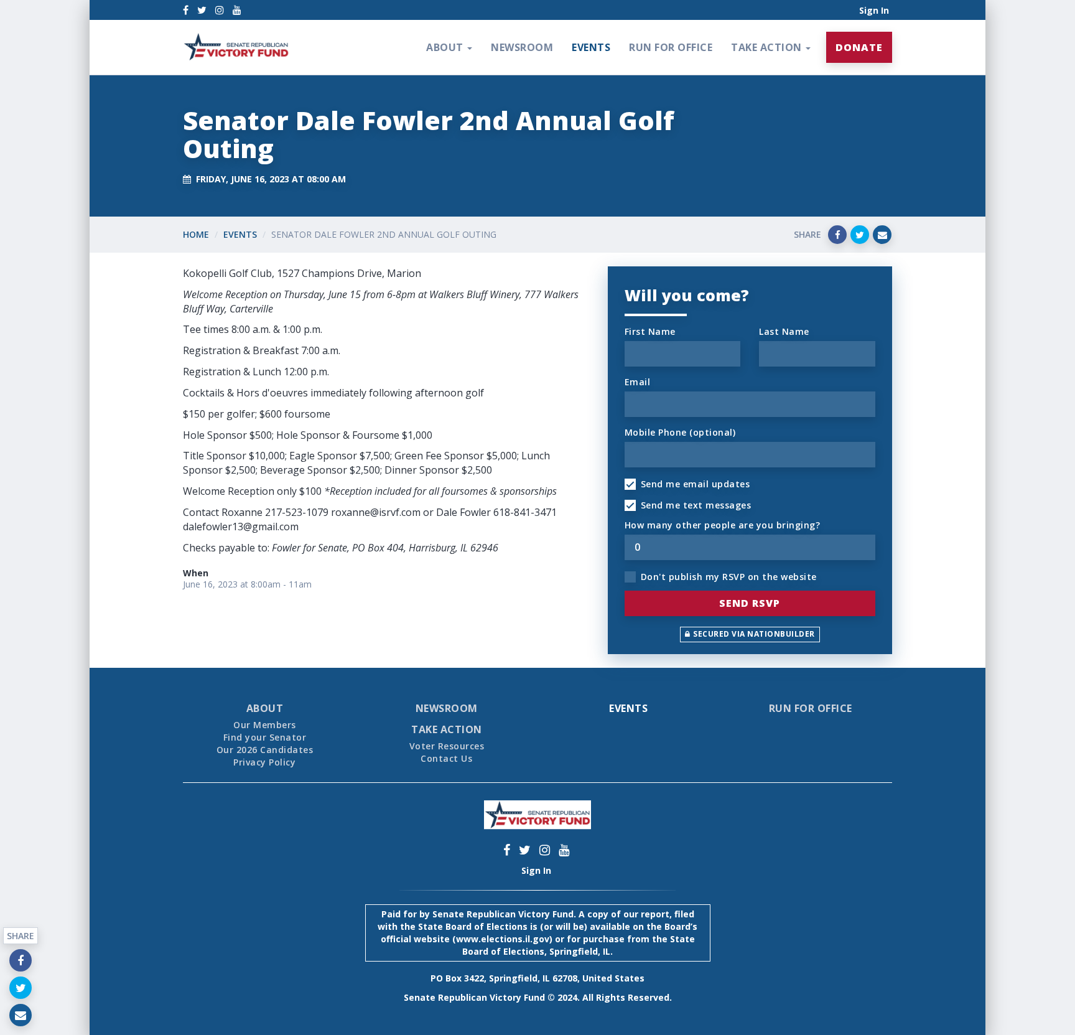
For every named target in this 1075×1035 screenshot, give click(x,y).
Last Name (784, 331)
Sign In (874, 10)
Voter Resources (447, 746)
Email (638, 382)
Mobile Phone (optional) (680, 432)
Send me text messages (696, 505)
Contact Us (446, 758)
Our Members (264, 725)
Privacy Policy (264, 762)
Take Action (446, 729)
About (265, 708)
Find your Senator (265, 737)
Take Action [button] (767, 47)
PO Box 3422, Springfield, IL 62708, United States (537, 978)
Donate (859, 47)
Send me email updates (695, 484)
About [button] (446, 47)
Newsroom (522, 47)
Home (196, 234)
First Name (650, 331)
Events (591, 47)
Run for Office (670, 47)
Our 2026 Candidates (265, 750)
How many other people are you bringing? (723, 525)
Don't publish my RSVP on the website (729, 577)
